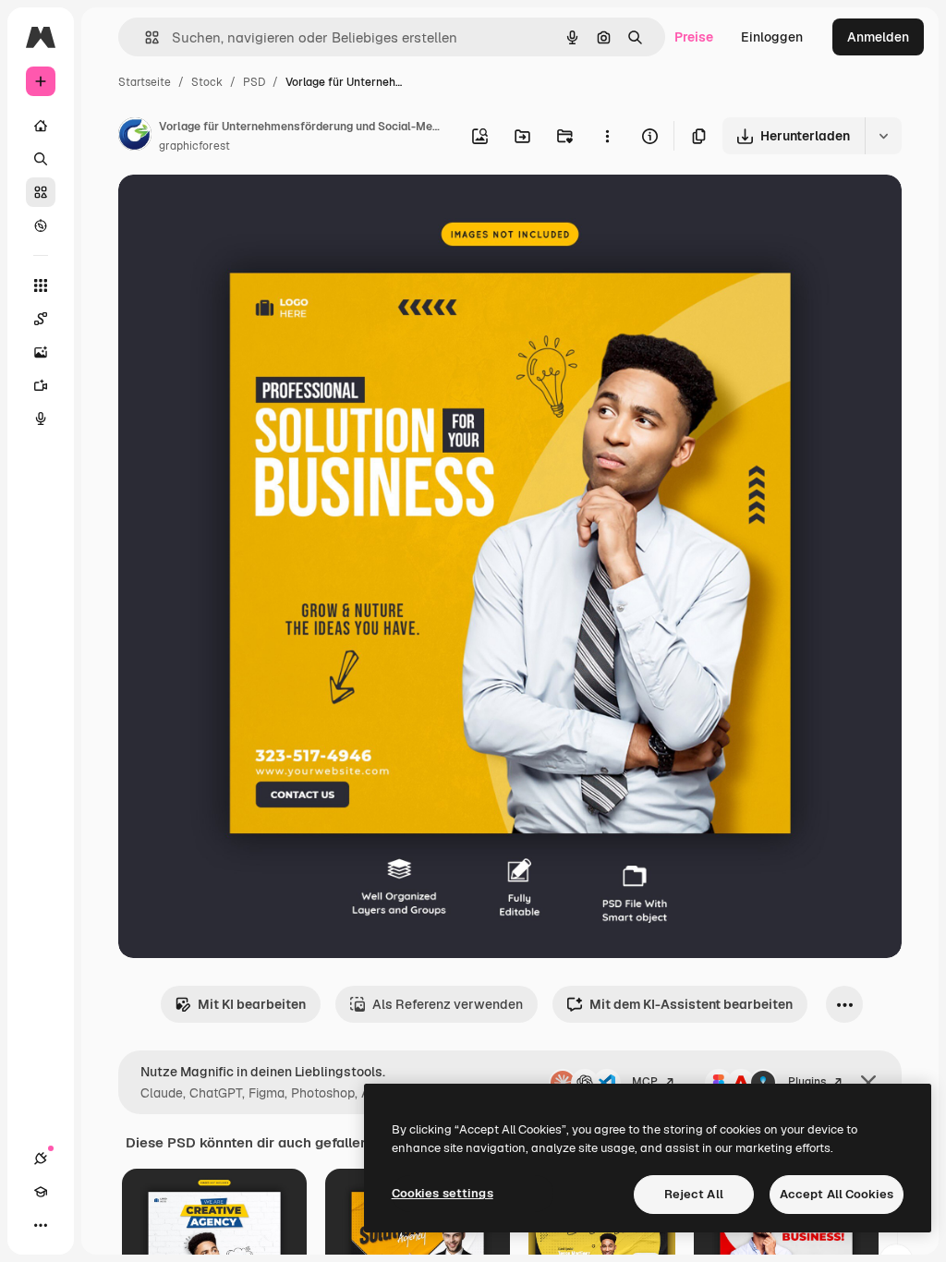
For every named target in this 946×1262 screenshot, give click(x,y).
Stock (207, 82)
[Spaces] (40, 319)
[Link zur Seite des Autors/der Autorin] (135, 136)
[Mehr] (40, 1225)
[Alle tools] (40, 285)
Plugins (807, 1081)
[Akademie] (40, 1192)
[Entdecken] (40, 225)
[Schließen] (868, 1083)
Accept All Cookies (836, 1194)
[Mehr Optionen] (606, 135)
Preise (693, 37)
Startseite (144, 82)
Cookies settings (442, 1193)
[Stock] (40, 192)
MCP (645, 1081)
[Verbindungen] (40, 1158)
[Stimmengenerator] (40, 418)
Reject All (693, 1194)
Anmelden (878, 37)
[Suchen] (40, 159)
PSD (254, 82)
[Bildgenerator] (40, 352)
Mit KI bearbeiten (252, 1004)
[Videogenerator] (40, 385)
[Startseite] (40, 125)
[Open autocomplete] (144, 37)
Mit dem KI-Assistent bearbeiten (691, 1004)
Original (236, 210)
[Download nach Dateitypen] (883, 135)
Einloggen (772, 37)
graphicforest (194, 146)
